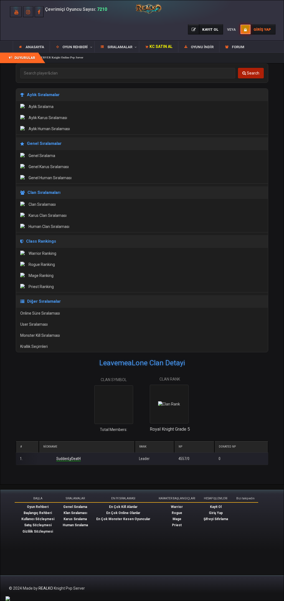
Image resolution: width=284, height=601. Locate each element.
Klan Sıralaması (75, 513)
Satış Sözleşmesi (38, 525)
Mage (177, 519)
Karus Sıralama (75, 519)
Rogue (177, 513)
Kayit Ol (216, 507)
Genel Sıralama (75, 507)
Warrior (177, 507)
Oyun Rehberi (38, 507)
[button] (72, 47)
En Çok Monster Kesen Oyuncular (123, 519)
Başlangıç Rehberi (38, 513)
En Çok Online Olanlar (123, 513)
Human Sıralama (75, 525)
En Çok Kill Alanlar (123, 507)
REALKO (46, 588)
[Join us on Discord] (8, 598)
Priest (177, 525)
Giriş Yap (216, 513)
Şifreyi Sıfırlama (216, 519)
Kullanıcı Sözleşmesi (37, 519)
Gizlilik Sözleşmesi (37, 531)
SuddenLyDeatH (68, 458)
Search (252, 73)
